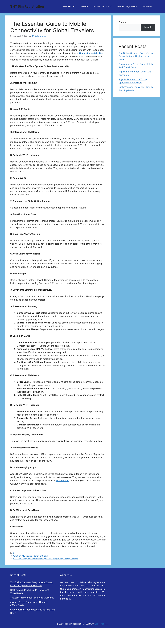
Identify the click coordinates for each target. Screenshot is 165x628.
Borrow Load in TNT (102, 6)
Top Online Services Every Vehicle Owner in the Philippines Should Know (136, 56)
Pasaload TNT (69, 6)
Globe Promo (62, 480)
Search (122, 22)
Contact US (147, 6)
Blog (15, 553)
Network (84, 6)
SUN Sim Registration (127, 6)
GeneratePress (102, 624)
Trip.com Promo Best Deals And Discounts (32, 597)
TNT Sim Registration (27, 6)
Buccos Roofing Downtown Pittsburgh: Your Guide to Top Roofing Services (45, 559)
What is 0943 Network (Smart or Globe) (30, 556)
